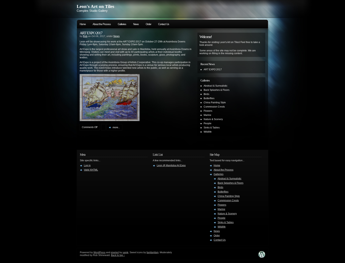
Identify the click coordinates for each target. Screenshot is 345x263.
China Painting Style (215, 102)
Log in (87, 165)
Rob (85, 36)
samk (125, 252)
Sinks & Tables (212, 127)
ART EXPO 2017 (91, 33)
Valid (91, 169)
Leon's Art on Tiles (95, 6)
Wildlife (208, 131)
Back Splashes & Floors (216, 90)
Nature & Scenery (213, 119)
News (136, 24)
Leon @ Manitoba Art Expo (171, 165)
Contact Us (163, 24)
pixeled (115, 252)
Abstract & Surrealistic (215, 85)
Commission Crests (214, 106)
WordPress (99, 252)
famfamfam (153, 252)
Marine (207, 115)
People (207, 123)
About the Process (102, 24)
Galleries (122, 24)
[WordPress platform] (261, 256)
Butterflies (209, 98)
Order (148, 24)
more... (116, 127)
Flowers (208, 111)
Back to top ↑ (118, 255)
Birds (206, 94)
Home (83, 24)
